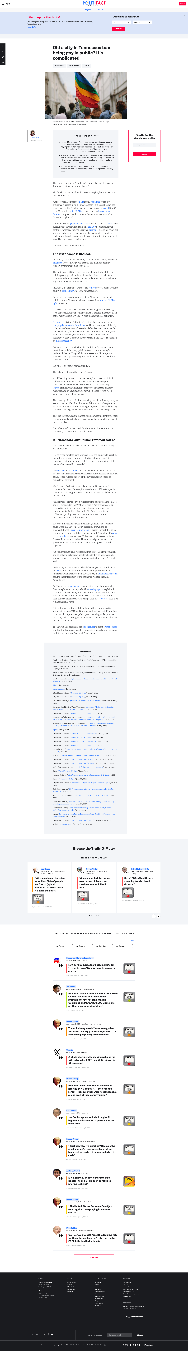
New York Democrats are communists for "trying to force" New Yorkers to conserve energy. (91, 967)
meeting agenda (95, 589)
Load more (94, 1257)
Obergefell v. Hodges (66, 779)
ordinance (94, 230)
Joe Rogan (45, 869)
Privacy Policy (54, 1345)
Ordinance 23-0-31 (78, 697)
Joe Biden (70, 1291)
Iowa (96, 1287)
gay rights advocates (79, 223)
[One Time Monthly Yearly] (142, 22)
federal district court (108, 574)
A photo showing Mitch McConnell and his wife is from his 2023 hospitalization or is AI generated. (91, 1060)
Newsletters (127, 1296)
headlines (95, 202)
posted (105, 208)
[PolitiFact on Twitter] (44, 1334)
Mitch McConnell (72, 1287)
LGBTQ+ (112, 300)
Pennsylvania (99, 1298)
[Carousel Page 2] (91, 915)
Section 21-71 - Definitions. (81, 745)
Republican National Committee (79, 958)
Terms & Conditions (41, 1345)
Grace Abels (35, 138)
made (81, 202)
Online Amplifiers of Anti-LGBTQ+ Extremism (91, 795)
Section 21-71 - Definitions (81, 713)
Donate (182, 4)
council (70, 586)
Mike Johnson (71, 1289)
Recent (73, 530)
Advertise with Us (128, 1291)
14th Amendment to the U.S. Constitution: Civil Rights (89, 775)
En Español (126, 1287)
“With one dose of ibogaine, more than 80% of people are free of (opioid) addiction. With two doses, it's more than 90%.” (50, 884)
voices (110, 223)
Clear (132, 941)
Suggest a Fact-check (134, 1317)
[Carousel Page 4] (96, 915)
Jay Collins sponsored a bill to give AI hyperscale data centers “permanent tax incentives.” (91, 1120)
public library (68, 291)
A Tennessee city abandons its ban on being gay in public (82, 755)
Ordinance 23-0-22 (78, 693)
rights (55, 303)
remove (92, 288)
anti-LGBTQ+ (76, 211)
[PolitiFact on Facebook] (48, 1334)
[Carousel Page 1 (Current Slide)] (89, 915)
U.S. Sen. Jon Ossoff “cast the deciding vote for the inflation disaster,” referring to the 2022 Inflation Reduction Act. (93, 1237)
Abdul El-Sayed (73, 1171)
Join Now (118, 29)
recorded (73, 470)
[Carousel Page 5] (98, 915)
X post (55, 730)
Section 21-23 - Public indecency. (83, 741)
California (98, 1282)
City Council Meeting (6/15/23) (82, 759)
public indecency (64, 341)
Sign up (140, 1335)
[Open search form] (13, 4)
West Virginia (99, 1303)
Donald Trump (72, 1021)
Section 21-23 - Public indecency (83, 734)
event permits (110, 627)
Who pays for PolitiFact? (131, 1289)
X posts (69, 1050)
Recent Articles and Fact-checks (133, 1306)
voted (76, 586)
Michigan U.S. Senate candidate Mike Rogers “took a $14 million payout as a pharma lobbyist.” (90, 1180)
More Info (32, 27)
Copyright (64, 1345)
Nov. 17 (104, 599)
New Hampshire (100, 1291)
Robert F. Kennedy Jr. (140, 869)
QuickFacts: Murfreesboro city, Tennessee (85, 701)
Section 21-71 (59, 322)
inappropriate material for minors (69, 325)
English (88, 10)
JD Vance (69, 1284)
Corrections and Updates (131, 1294)
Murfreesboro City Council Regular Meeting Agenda (90, 783)
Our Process (127, 1282)
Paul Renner (71, 1110)
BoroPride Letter (65, 824)
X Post (55, 685)
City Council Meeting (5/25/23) (82, 763)
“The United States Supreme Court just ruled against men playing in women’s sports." (90, 1209)
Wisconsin (98, 1305)
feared (56, 388)
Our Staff (126, 1284)
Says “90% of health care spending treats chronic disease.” (138, 881)
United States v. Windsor (67, 771)
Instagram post (59, 689)
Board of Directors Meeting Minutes (89, 767)
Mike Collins (71, 1228)
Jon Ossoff (70, 987)
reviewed (60, 470)
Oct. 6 (58, 570)
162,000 (92, 227)
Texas (96, 1301)
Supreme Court (84, 530)
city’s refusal (88, 627)
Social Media (91, 869)
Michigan (98, 1289)
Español (100, 10)
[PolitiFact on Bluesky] (52, 1334)
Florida (97, 1284)
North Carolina (99, 1296)
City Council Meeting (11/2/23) (82, 820)
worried (103, 300)
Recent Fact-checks (129, 1309)
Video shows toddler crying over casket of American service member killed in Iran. (94, 883)
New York (98, 1294)
